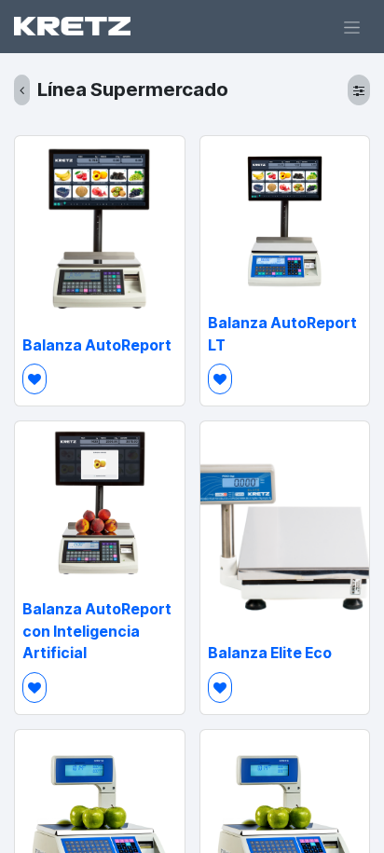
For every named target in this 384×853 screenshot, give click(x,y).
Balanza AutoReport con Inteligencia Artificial (96, 631)
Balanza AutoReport (96, 345)
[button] (34, 379)
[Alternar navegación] (352, 26)
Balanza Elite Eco (270, 653)
